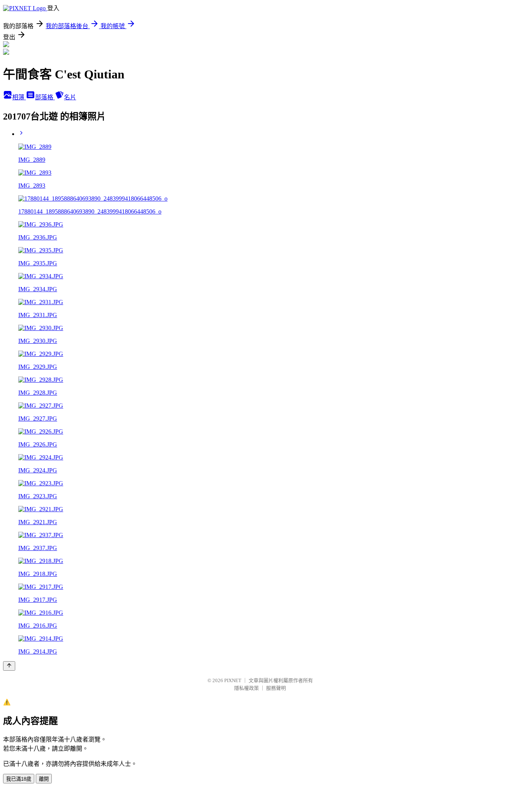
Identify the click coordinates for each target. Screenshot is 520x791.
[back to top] (9, 666)
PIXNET (232, 680)
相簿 (19, 97)
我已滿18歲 (18, 779)
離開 (44, 779)
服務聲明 (276, 688)
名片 (70, 97)
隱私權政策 (246, 688)
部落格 (45, 97)
